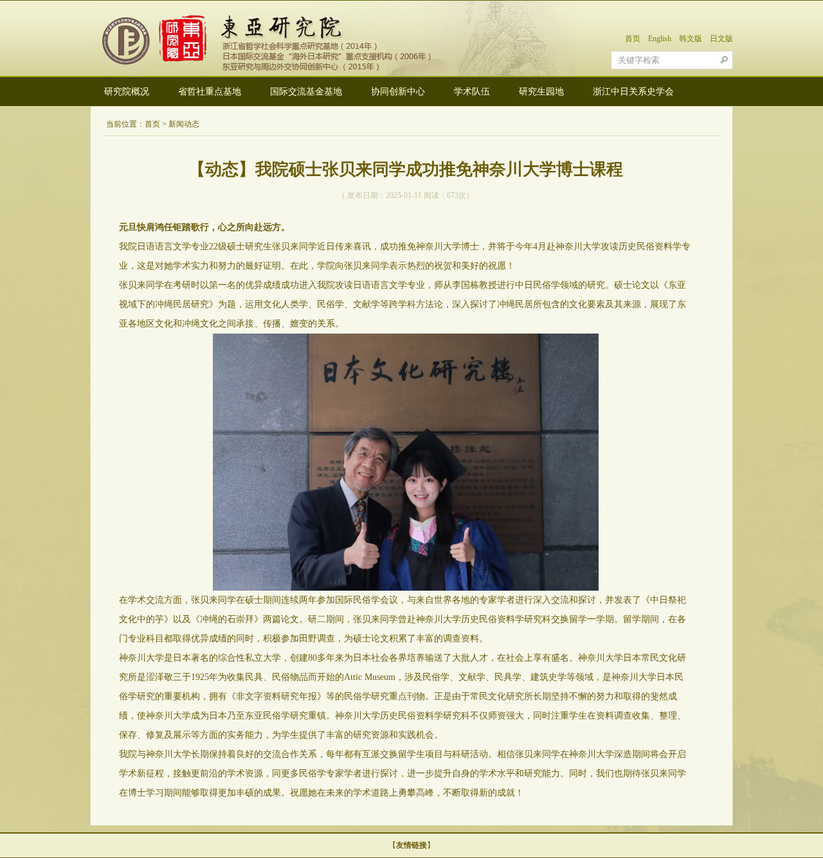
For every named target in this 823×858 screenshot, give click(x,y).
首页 (632, 38)
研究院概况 (126, 91)
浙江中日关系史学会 (633, 91)
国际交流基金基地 (306, 91)
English (659, 38)
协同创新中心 (398, 91)
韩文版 (690, 38)
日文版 (721, 38)
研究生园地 (541, 91)
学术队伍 (472, 91)
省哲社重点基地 (209, 91)
